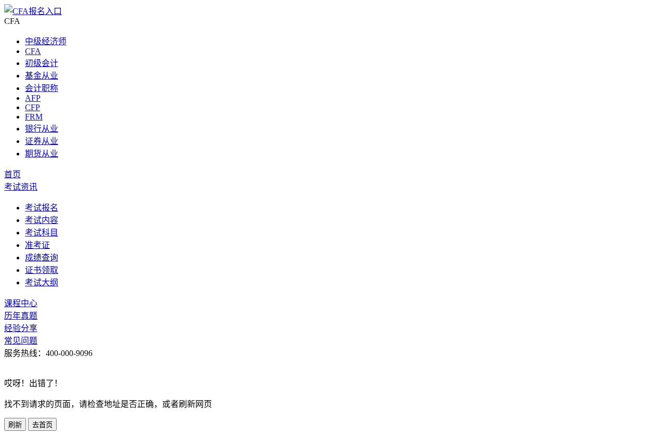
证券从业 (41, 141)
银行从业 (41, 128)
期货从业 (41, 153)
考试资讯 (20, 186)
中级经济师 (45, 41)
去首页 (42, 425)
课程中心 (20, 303)
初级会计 (41, 63)
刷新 (15, 425)
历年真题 (20, 315)
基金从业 (41, 75)
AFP (33, 98)
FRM (34, 116)
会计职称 (41, 88)
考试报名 (41, 207)
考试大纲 (41, 282)
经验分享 (20, 328)
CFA (33, 51)
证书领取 (41, 270)
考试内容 (41, 220)
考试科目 (41, 232)
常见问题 (20, 340)
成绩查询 (41, 257)
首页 (12, 174)
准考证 (37, 245)
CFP (32, 107)
